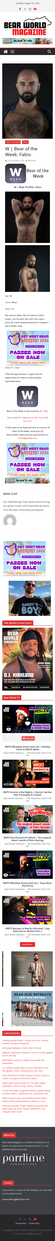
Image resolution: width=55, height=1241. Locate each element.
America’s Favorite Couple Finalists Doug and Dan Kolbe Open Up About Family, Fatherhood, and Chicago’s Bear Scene (25, 1108)
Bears (25, 142)
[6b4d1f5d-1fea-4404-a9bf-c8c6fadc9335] (25, 332)
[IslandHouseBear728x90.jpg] (26, 480)
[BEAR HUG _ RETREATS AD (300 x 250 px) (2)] (23, 992)
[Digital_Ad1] (23, 953)
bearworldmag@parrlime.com (15, 1199)
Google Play (36, 417)
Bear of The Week (12, 142)
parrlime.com (8, 1149)
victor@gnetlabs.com (27, 438)
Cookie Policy (34, 1223)
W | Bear (44, 411)
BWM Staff (32, 160)
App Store (27, 421)
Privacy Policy (21, 1223)
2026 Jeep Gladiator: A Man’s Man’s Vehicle (21, 1048)
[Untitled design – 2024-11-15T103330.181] (23, 582)
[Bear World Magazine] (5, 51)
